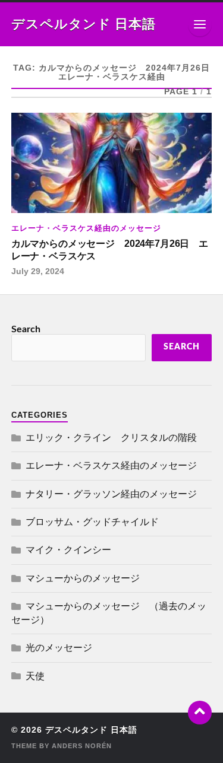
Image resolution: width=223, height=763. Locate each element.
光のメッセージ (59, 648)
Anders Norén (82, 745)
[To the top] (200, 712)
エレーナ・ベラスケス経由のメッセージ (86, 228)
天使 (35, 676)
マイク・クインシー (68, 550)
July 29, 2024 (37, 271)
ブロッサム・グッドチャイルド (92, 522)
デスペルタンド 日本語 (83, 24)
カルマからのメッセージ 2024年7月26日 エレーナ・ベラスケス (109, 250)
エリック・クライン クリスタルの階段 (111, 438)
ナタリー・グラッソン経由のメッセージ (111, 494)
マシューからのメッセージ (83, 578)
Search (25, 329)
